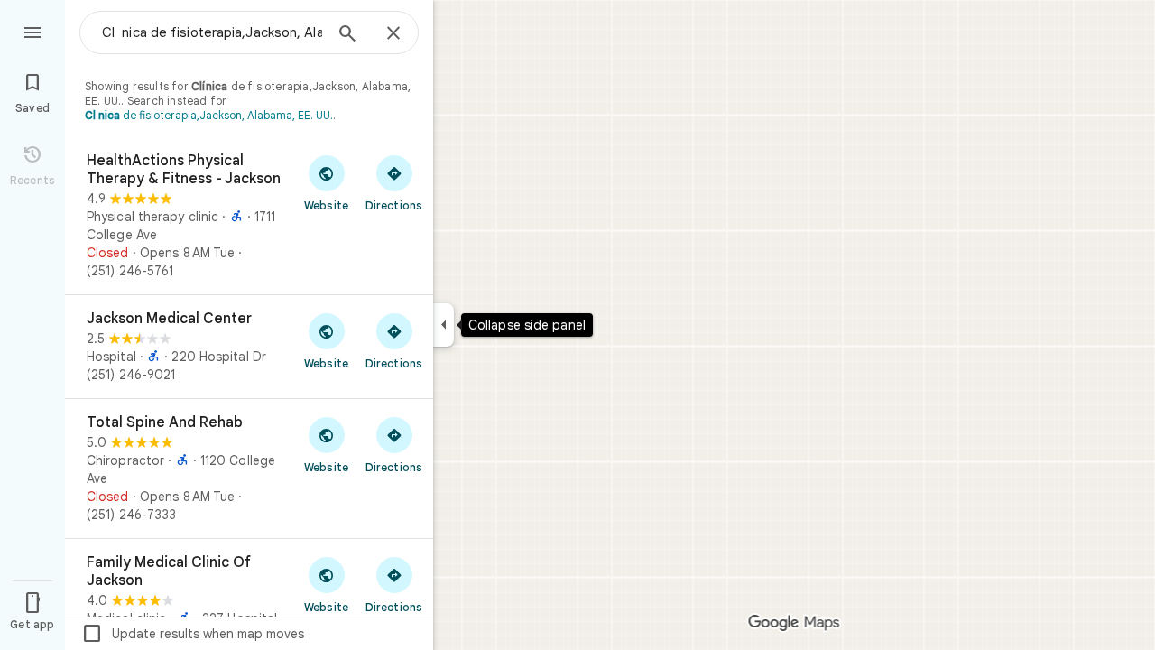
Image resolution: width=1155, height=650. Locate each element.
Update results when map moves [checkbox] (192, 634)
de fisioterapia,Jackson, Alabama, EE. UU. (209, 115)
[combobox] (212, 32)
